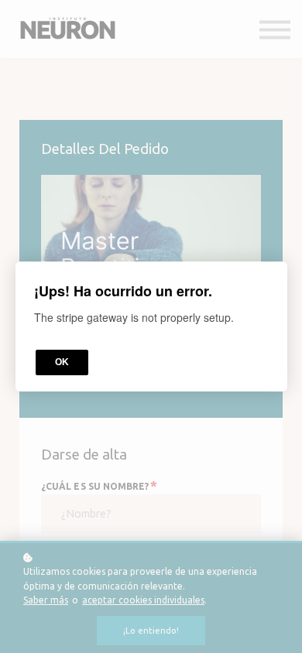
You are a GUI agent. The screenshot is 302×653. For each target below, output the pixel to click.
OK (62, 362)
